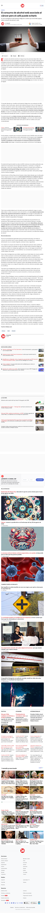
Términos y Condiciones (20, 907)
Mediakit (4, 895)
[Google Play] (34, 903)
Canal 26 (8, 23)
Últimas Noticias (4, 858)
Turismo (24, 874)
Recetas (2, 872)
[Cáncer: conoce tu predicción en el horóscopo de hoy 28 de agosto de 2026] (18, 129)
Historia (2, 866)
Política (3, 711)
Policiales (3, 870)
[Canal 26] (22, 850)
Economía (19, 711)
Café (8, 331)
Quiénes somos (4, 890)
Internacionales (35, 711)
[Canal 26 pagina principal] (22, 7)
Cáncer (3, 331)
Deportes (3, 862)
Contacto (25, 890)
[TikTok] (15, 903)
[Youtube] (11, 903)
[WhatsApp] (17, 903)
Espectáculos (3, 864)
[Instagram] (7, 903)
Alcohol (13, 331)
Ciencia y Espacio (4, 860)
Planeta (24, 868)
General (3, 10)
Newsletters (4, 900)
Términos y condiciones (5, 893)
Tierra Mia (3, 882)
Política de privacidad (27, 893)
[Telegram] (19, 903)
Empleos (24, 897)
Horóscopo (25, 866)
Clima (24, 860)
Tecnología (25, 872)
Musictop (3, 884)
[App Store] (27, 903)
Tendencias (3, 874)
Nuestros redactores (5, 897)
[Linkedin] (13, 903)
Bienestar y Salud (26, 858)
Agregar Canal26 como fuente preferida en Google (37, 24)
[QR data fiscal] (39, 903)
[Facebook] (5, 903)
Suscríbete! (39, 479)
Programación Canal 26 (27, 895)
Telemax (24, 882)
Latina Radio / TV (26, 879)
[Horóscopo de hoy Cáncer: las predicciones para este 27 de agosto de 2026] (40, 129)
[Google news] (21, 903)
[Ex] (9, 903)
